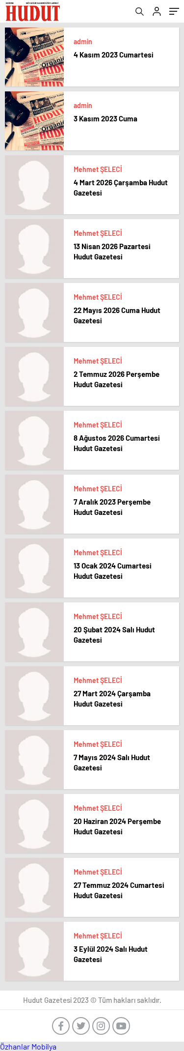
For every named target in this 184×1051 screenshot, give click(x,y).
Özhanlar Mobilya (28, 1046)
